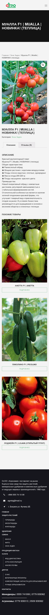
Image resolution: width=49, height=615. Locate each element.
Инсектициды (11, 523)
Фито (7, 542)
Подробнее (24, 290)
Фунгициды (10, 526)
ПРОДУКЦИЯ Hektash (10, 550)
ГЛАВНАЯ (5, 512)
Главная (5, 55)
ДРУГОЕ (5, 570)
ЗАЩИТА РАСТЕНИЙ (9, 515)
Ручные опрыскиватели (15, 584)
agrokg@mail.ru (15, 500)
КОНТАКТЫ (6, 589)
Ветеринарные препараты (15, 578)
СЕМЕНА (5, 534)
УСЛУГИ (5, 554)
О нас (7, 574)
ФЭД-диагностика (13, 558)
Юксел (8, 539)
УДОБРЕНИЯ (6, 531)
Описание (10, 145)
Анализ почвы (11, 565)
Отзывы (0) (26, 145)
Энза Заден (15, 55)
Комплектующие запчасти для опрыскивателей (26, 581)
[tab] (11, 145)
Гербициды (10, 520)
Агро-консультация (13, 562)
